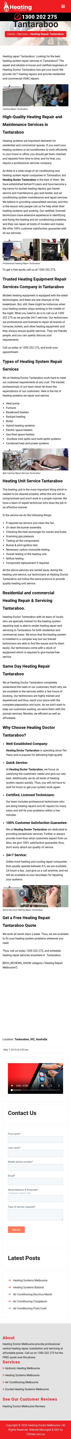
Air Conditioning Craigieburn (30, 1301)
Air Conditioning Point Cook (30, 1308)
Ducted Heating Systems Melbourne (27, 1389)
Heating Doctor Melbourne (44, 1425)
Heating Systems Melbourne (30, 1280)
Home (11, 34)
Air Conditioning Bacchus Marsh (32, 1294)
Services (22, 34)
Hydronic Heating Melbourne (22, 1368)
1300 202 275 (39, 17)
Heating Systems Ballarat (28, 1287)
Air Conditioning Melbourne (21, 1382)
